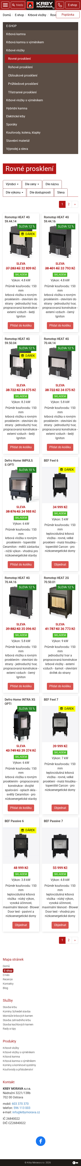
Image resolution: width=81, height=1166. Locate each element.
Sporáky (11, 124)
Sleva (61, 192)
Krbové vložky (37, 15)
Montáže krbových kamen (18, 1015)
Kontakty (8, 983)
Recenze (8, 979)
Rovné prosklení (19, 58)
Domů (7, 15)
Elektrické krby (15, 116)
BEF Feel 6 (51, 460)
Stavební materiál (18, 140)
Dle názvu (52, 184)
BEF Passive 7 (53, 821)
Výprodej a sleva (17, 149)
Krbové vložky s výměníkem (24, 100)
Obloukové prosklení (22, 75)
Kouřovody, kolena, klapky (23, 132)
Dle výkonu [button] (13, 192)
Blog (5, 988)
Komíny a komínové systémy (19, 1065)
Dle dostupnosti (40, 192)
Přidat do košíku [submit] (21, 325)
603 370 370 (20, 1104)
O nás (6, 974)
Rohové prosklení (20, 67)
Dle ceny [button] (31, 184)
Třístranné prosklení (22, 92)
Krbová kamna (16, 34)
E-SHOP (11, 26)
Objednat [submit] (60, 564)
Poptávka (68, 14)
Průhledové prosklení (23, 84)
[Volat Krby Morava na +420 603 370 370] (60, 5)
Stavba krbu (10, 1007)
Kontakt (9, 1082)
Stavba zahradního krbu (17, 1020)
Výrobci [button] (11, 184)
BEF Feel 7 (51, 699)
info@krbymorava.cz (26, 1112)
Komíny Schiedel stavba (17, 1011)
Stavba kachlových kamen (18, 1024)
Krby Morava (33, 1162)
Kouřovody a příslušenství (18, 1069)
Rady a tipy (9, 1028)
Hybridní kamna (16, 108)
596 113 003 (22, 1108)
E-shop (72, 5)
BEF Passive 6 (14, 821)
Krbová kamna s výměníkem (25, 42)
